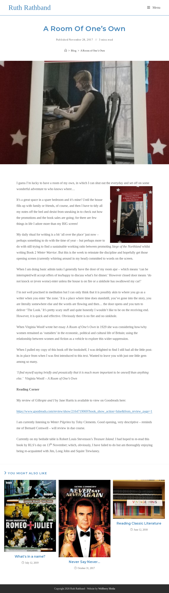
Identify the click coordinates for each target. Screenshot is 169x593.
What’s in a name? (30, 556)
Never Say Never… (84, 562)
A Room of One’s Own (92, 50)
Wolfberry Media (106, 588)
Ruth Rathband (29, 7)
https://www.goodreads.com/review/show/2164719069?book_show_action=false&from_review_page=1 (84, 411)
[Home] (65, 50)
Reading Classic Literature (139, 523)
